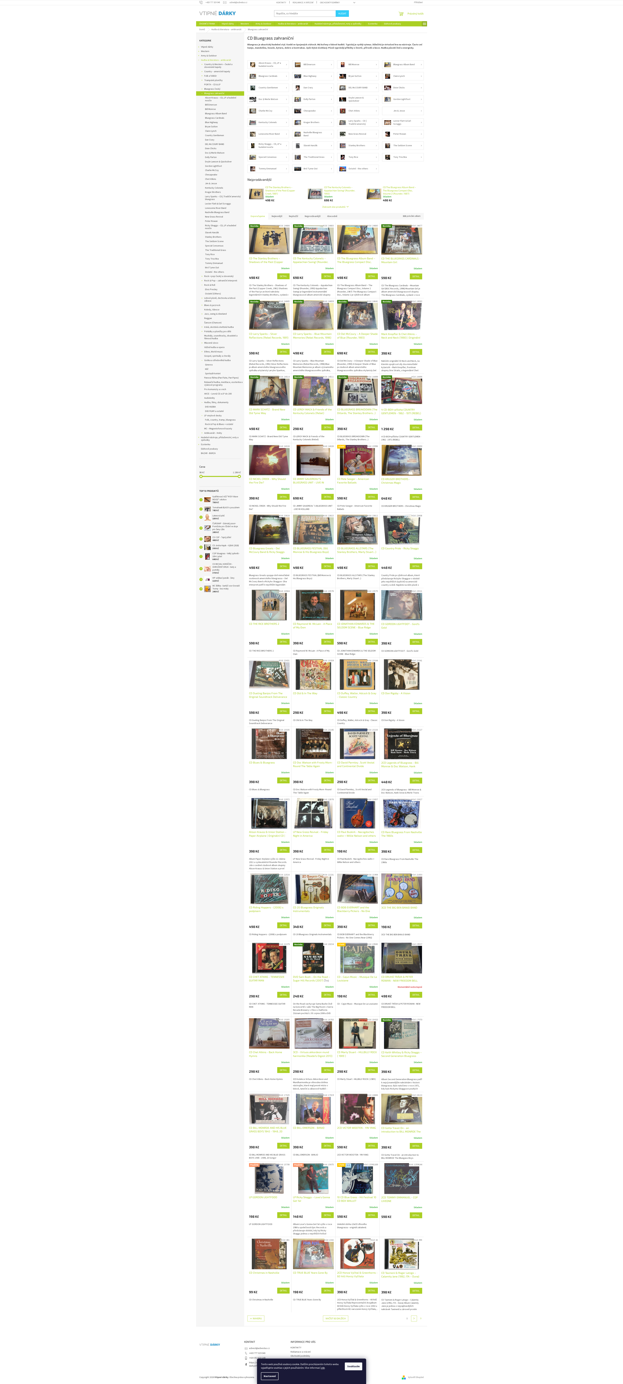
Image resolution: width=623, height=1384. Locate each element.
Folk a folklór (210, 76)
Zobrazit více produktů (333, 206)
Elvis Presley (211, 289)
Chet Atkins (210, 179)
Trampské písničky (213, 80)
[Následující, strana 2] (414, 1318)
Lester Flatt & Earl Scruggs (218, 203)
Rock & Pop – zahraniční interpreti (220, 280)
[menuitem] (207, 23)
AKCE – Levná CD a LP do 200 (218, 393)
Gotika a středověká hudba (217, 360)
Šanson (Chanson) (213, 322)
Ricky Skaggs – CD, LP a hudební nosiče (220, 227)
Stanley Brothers (213, 237)
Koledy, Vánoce (211, 309)
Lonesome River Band (215, 208)
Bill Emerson (211, 104)
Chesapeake (211, 174)
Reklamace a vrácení (303, 2)
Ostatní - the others (214, 272)
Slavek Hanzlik (212, 232)
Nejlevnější (277, 216)
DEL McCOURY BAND (214, 144)
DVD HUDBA (210, 406)
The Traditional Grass (215, 250)
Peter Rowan (211, 221)
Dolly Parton (211, 157)
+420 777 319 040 (257, 1353)
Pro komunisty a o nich (215, 389)
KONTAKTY (281, 2)
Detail (283, 276)
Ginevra (209, 364)
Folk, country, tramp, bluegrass (220, 420)
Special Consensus (214, 245)
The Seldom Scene (214, 241)
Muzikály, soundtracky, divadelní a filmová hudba (220, 337)
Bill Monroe (210, 109)
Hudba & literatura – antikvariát (216, 60)
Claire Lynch (210, 131)
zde (323, 1368)
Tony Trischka (212, 258)
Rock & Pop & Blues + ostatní (219, 424)
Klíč (206, 369)
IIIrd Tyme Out (212, 267)
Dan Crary (209, 139)
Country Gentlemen (214, 135)
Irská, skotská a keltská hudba (219, 327)
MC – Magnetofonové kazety (218, 428)
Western (205, 51)
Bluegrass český (212, 89)
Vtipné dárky (207, 47)
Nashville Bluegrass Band (217, 212)
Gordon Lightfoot (213, 166)
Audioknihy (209, 398)
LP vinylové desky (213, 415)
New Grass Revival (214, 216)
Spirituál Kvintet (213, 373)
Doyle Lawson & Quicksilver (218, 161)
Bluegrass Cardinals (214, 118)
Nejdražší (293, 216)
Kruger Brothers (213, 192)
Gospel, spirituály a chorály (217, 356)
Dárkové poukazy (209, 449)
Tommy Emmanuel (214, 263)
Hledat (342, 13)
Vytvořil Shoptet (416, 1377)
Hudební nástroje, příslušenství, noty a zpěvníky (219, 439)
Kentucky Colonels (214, 188)
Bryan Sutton (211, 126)
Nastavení (270, 1376)
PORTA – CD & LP (212, 84)
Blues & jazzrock (212, 305)
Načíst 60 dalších (336, 1318)
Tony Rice (210, 254)
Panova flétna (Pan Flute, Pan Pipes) (221, 377)
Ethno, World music (213, 351)
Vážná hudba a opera (214, 347)
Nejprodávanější (313, 216)
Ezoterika (205, 444)
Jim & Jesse (211, 183)
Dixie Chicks (210, 148)
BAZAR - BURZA (208, 453)
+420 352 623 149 (257, 1358)
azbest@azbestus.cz (259, 1348)
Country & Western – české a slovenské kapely (218, 66)
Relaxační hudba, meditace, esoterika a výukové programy (223, 384)
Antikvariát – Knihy (213, 433)
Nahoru (257, 1318)
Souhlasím (353, 1366)
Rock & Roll (209, 285)
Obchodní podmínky (330, 2)
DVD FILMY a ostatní (214, 411)
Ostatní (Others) (213, 293)
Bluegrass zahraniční (214, 93)
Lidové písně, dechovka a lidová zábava (219, 299)
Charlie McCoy (212, 170)
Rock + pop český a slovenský (219, 276)
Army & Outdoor (209, 55)
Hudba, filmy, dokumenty (216, 402)
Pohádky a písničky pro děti (217, 331)
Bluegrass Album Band (216, 113)
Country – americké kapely (217, 71)
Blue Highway (211, 122)
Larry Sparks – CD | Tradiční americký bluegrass (223, 198)
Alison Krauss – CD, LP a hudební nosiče (220, 99)
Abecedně (332, 216)
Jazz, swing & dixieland (215, 314)
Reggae (208, 318)
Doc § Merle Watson (214, 153)
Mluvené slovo (211, 343)
